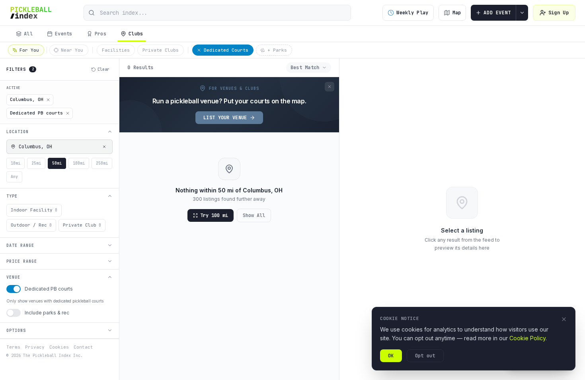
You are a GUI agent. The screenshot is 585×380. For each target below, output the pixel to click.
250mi (102, 163)
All (28, 34)
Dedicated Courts (226, 50)
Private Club (82, 225)
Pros (100, 34)
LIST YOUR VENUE (225, 117)
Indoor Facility (34, 210)
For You (29, 50)
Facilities (116, 50)
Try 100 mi (214, 215)
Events (63, 34)
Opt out (425, 356)
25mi (36, 163)
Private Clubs (160, 50)
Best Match (305, 67)
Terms (13, 347)
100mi (79, 163)
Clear (103, 69)
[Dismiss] (329, 86)
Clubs (136, 34)
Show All (254, 215)
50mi (57, 163)
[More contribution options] (522, 13)
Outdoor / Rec (31, 225)
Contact (83, 347)
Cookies (59, 347)
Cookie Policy (527, 338)
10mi (15, 163)
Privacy (35, 347)
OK (391, 356)
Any (14, 176)
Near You (72, 50)
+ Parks (277, 50)
